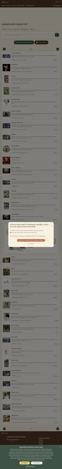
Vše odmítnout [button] (37, 463)
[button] (31, 466)
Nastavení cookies (26, 459)
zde (44, 236)
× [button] (60, 446)
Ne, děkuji (31, 243)
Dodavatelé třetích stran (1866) (32, 453)
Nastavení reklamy (35, 458)
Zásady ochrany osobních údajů (37, 459)
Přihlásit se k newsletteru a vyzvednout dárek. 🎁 (31, 240)
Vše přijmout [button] (24, 463)
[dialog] (31, 457)
